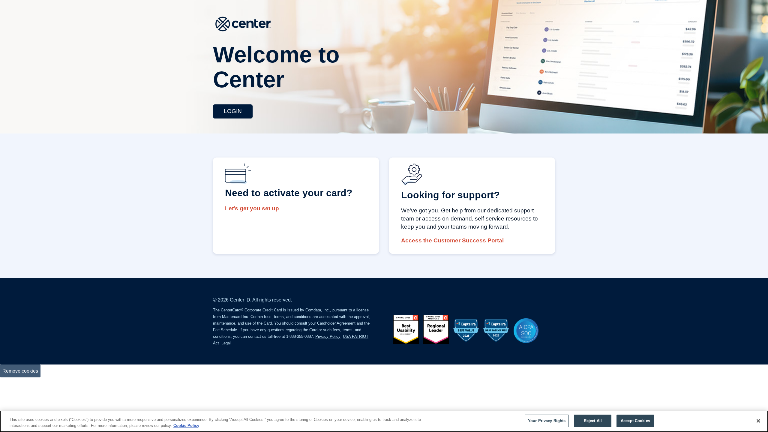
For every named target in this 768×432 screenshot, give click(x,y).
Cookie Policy (186, 425)
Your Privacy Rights (547, 420)
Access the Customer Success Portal (452, 240)
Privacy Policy (327, 336)
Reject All (593, 420)
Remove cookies (20, 371)
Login (233, 111)
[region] (384, 421)
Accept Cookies (635, 420)
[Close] (758, 421)
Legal (226, 343)
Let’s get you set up (252, 208)
